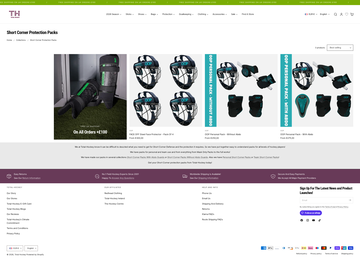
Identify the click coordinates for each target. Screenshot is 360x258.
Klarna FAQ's (208, 214)
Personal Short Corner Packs (237, 157)
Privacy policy (316, 254)
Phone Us (207, 193)
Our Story (11, 193)
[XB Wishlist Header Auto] (347, 14)
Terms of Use (330, 207)
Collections (21, 40)
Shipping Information (208, 178)
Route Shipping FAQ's (212, 219)
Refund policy (301, 254)
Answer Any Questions (123, 178)
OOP (131, 131)
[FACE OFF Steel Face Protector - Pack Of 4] (165, 90)
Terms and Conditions (17, 228)
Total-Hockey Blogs (16, 209)
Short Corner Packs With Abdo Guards (146, 157)
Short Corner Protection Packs (43, 40)
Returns (206, 209)
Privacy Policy (13, 233)
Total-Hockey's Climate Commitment (18, 221)
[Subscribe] (349, 200)
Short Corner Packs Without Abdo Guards (187, 157)
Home (9, 40)
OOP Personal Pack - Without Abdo (223, 134)
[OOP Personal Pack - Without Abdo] (241, 90)
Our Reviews (13, 214)
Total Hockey (20, 255)
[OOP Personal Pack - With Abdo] (316, 90)
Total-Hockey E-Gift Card (19, 204)
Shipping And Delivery (212, 204)
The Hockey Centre (114, 204)
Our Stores (12, 198)
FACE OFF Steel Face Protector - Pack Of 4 (151, 134)
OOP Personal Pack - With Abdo (296, 134)
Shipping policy (347, 254)
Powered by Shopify (35, 255)
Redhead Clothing (113, 193)
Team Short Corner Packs (266, 157)
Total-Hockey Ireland (114, 198)
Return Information (31, 178)
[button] (335, 14)
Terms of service (331, 254)
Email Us (206, 198)
